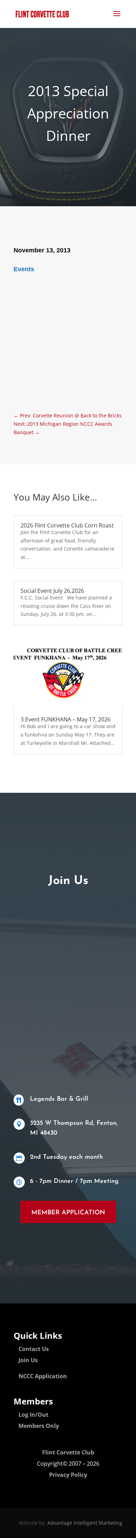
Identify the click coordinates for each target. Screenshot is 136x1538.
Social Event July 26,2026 (52, 591)
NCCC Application (42, 1376)
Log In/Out (33, 1414)
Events (24, 269)
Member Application (68, 1213)
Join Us (28, 1360)
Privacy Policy (68, 1475)
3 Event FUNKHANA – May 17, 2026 (66, 719)
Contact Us (33, 1349)
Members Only (38, 1426)
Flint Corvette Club (68, 1452)
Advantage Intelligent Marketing (84, 1522)
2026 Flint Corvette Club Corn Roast (67, 525)
